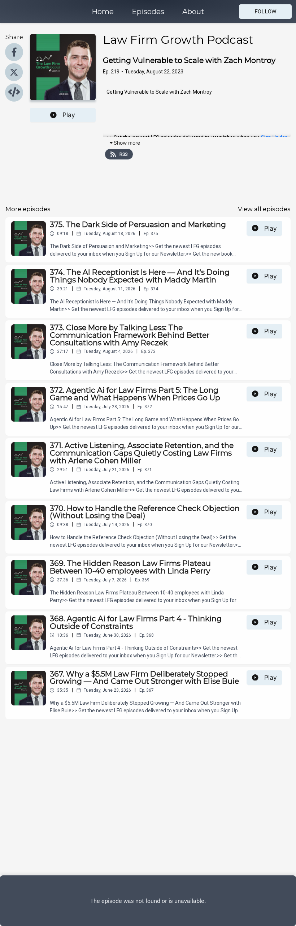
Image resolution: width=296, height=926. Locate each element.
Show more (127, 143)
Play (68, 115)
